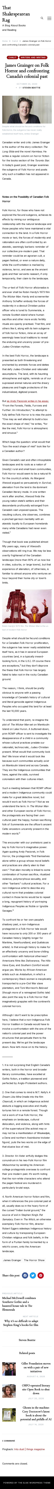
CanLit (12, 57)
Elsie (26, 1483)
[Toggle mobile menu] (49, 18)
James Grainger (12, 1260)
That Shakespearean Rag (16, 14)
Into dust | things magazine (29, 1449)
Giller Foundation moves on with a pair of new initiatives (36, 1367)
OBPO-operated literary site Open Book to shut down (36, 1389)
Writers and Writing (33, 57)
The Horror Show (34, 1260)
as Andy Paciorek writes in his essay (27, 401)
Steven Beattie (31, 87)
